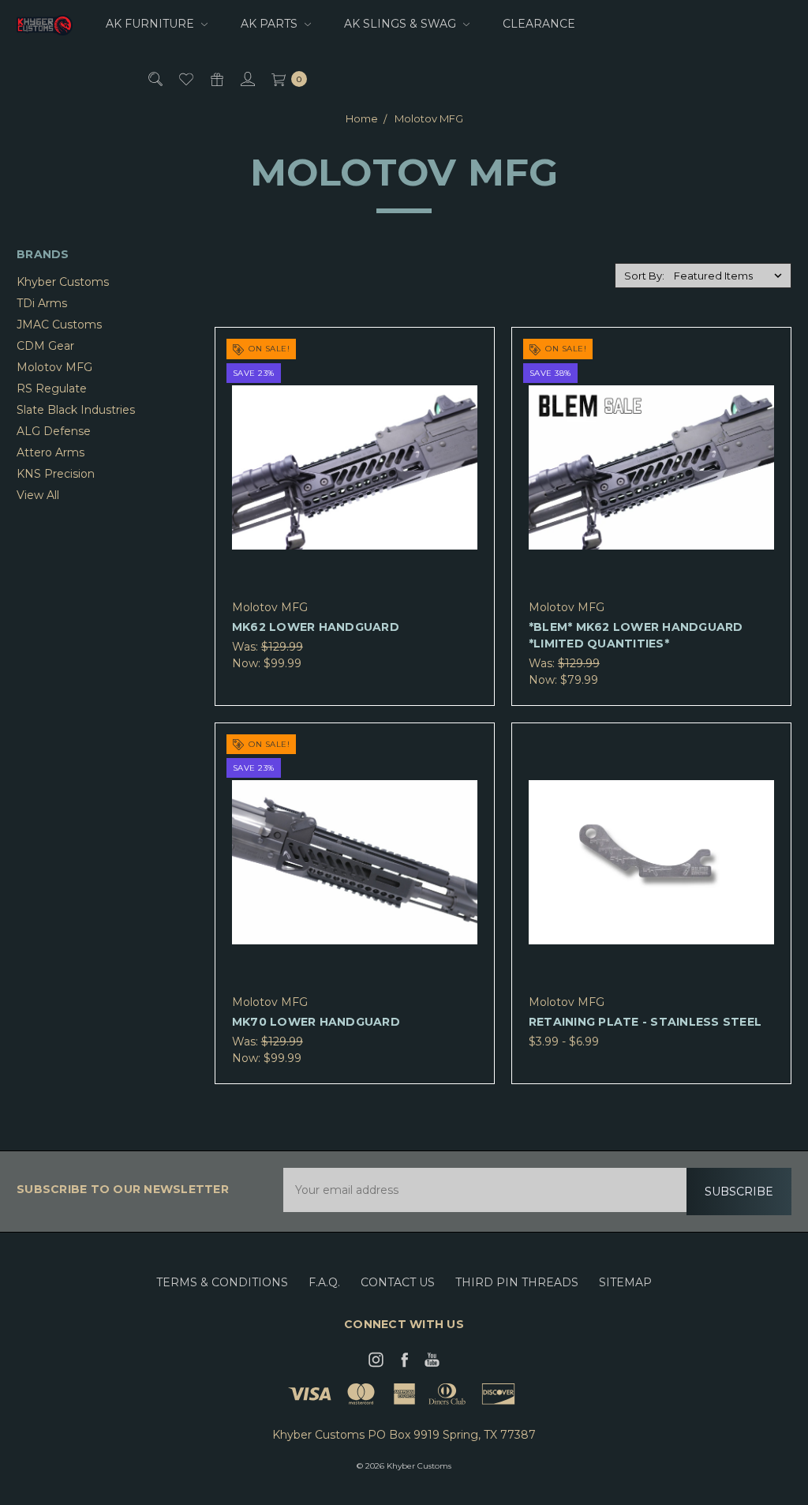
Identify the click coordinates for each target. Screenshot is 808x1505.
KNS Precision (56, 474)
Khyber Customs (63, 282)
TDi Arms (42, 303)
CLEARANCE (539, 24)
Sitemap (625, 1282)
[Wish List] (185, 78)
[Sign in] (246, 78)
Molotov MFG (54, 367)
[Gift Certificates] (216, 78)
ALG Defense (54, 431)
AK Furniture (151, 24)
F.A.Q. (324, 1282)
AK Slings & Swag (401, 24)
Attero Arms (50, 452)
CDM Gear (45, 346)
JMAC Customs (59, 324)
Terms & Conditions (222, 1282)
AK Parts (271, 24)
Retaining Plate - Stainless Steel (645, 1022)
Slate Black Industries (76, 410)
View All (38, 495)
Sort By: (644, 275)
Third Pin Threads (516, 1282)
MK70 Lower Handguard (316, 1022)
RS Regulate (52, 388)
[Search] (154, 78)
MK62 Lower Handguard (315, 627)
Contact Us (398, 1282)
